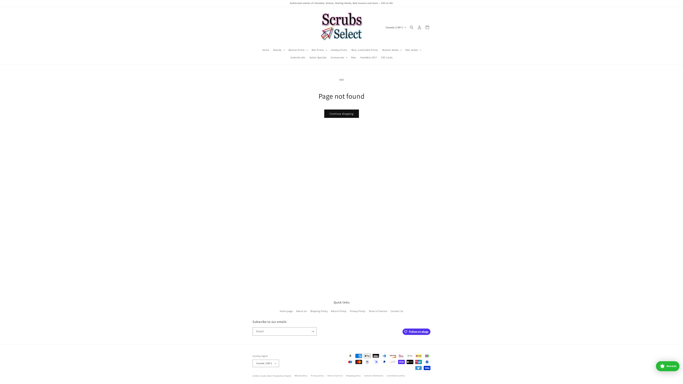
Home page (286, 311)
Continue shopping (342, 113)
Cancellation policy (396, 375)
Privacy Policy (357, 311)
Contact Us (397, 311)
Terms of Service (378, 311)
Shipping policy (353, 375)
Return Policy (338, 311)
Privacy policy (317, 375)
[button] (278, 50)
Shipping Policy (319, 311)
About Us (301, 311)
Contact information (373, 375)
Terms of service (334, 375)
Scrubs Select (266, 376)
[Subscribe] (312, 331)
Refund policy (301, 375)
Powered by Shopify (282, 376)
